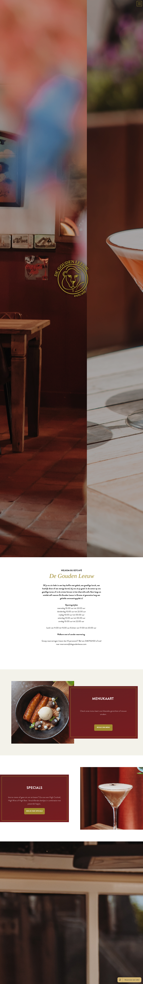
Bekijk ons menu (103, 908)
